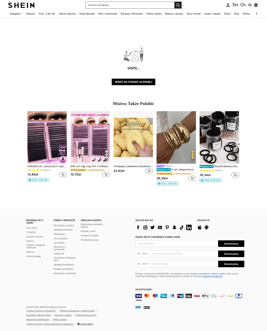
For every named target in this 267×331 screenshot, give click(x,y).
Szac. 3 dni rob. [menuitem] (47, 13)
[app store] (199, 229)
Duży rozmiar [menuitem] (194, 13)
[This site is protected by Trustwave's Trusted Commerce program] (138, 307)
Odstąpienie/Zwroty (63, 230)
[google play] (206, 229)
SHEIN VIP (59, 254)
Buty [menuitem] (236, 13)
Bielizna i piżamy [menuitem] (174, 13)
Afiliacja (30, 252)
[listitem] (47, 146)
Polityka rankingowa (64, 269)
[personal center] (228, 5)
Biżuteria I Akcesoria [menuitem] (132, 13)
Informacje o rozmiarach (60, 248)
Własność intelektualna (37, 319)
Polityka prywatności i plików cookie (207, 274)
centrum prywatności (212, 276)
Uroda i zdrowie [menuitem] (212, 13)
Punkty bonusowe (89, 240)
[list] (164, 227)
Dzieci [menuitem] (227, 13)
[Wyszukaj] (178, 5)
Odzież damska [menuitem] (67, 13)
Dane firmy (31, 228)
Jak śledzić (59, 243)
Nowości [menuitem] (30, 13)
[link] (235, 5)
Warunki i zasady (63, 315)
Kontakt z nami (88, 231)
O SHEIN (30, 232)
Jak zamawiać (61, 238)
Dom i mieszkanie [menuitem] (107, 13)
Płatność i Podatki (89, 235)
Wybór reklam (60, 319)
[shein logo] (21, 5)
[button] (250, 5)
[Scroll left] (252, 13)
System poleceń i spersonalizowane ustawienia (49, 324)
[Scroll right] (256, 13)
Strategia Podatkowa (64, 264)
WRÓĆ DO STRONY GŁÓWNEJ (133, 81)
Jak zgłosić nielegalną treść (65, 259)
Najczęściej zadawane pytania (92, 225)
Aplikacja (203, 220)
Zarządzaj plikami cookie (38, 315)
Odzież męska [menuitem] (153, 13)
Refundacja (59, 234)
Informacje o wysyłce (64, 225)
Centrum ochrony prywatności (41, 311)
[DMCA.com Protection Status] (146, 307)
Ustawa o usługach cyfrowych (35, 246)
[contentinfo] (189, 298)
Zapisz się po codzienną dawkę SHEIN (157, 237)
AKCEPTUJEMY (143, 289)
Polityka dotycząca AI (85, 315)
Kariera (30, 241)
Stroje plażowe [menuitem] (87, 13)
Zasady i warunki (34, 236)
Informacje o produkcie (65, 273)
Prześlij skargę (33, 256)
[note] (38, 180)
